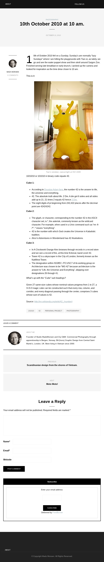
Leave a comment (10, 323)
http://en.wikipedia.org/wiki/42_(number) (53, 301)
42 (39, 311)
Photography (52, 20)
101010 (31, 311)
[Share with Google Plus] (95, 323)
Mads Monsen (13, 72)
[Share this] (89, 323)
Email (6, 450)
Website (7, 459)
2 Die (74, 200)
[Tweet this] (92, 323)
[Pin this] (99, 323)
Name (6, 441)
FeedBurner (58, 512)
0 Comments (12, 75)
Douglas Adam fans (53, 189)
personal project (53, 311)
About (8, 4)
